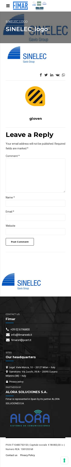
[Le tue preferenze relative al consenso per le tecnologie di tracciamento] (64, 460)
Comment (13, 155)
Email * (10, 211)
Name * (10, 197)
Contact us (11, 455)
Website (10, 225)
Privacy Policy (27, 455)
